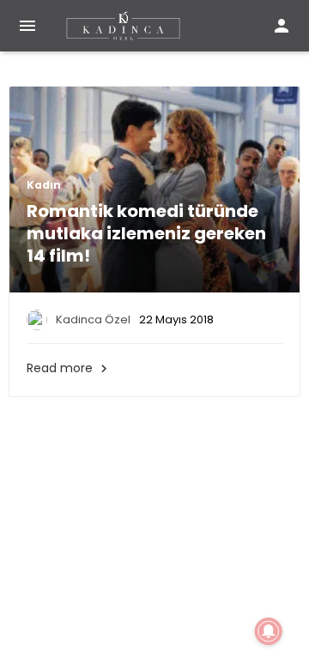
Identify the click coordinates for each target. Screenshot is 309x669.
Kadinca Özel (93, 319)
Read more (69, 368)
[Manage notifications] (268, 631)
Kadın (44, 185)
